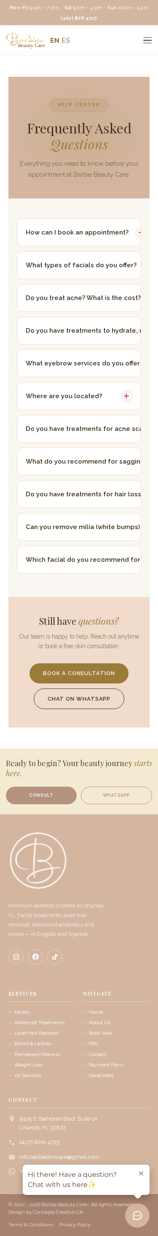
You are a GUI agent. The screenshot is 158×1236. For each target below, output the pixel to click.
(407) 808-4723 (39, 1142)
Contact (97, 1054)
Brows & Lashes (32, 1043)
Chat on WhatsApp (79, 699)
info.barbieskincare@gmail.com (59, 1157)
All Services (27, 1075)
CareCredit (101, 1075)
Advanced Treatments (39, 1022)
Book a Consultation (79, 673)
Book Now (100, 1033)
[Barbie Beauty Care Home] (37, 864)
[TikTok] (54, 957)
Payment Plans (106, 1065)
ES (66, 40)
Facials (21, 1012)
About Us (99, 1022)
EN (54, 40)
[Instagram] (16, 957)
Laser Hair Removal (36, 1033)
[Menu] (147, 40)
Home (96, 1012)
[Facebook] (35, 957)
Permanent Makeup (37, 1054)
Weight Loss (28, 1065)
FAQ (93, 1043)
